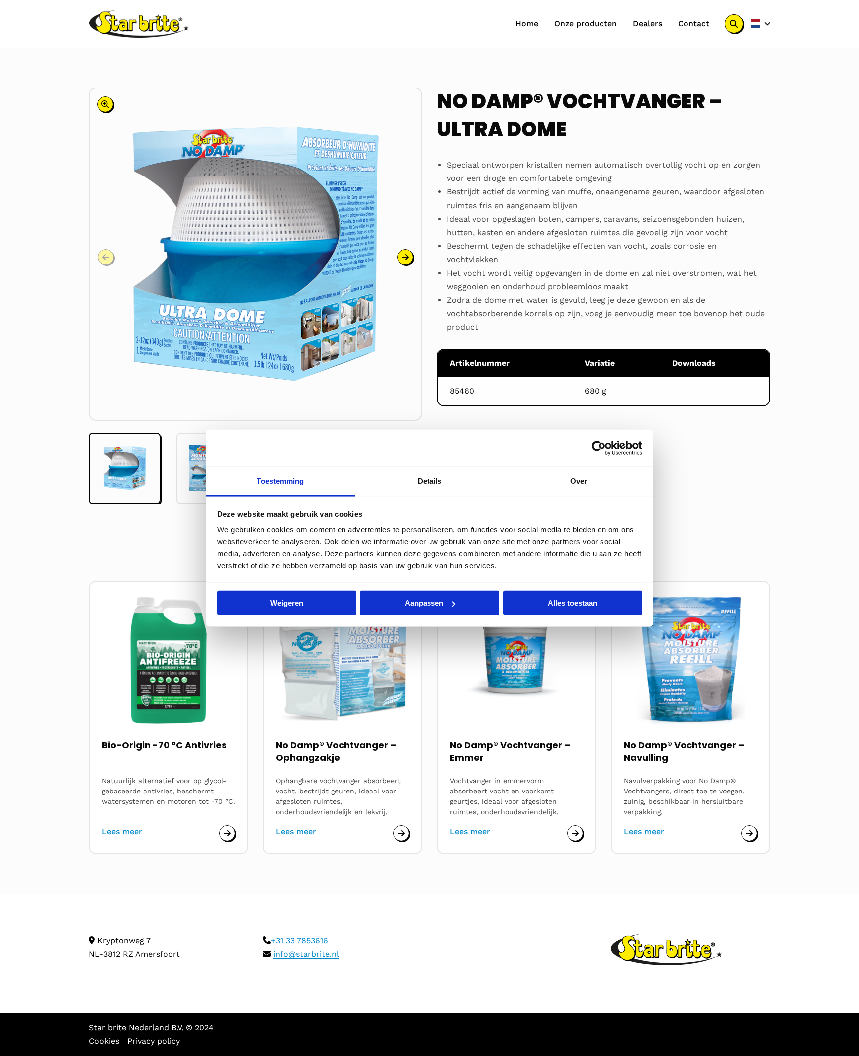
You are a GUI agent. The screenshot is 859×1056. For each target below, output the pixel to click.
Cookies (104, 1041)
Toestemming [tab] (280, 481)
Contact (693, 23)
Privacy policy (153, 1041)
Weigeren (286, 603)
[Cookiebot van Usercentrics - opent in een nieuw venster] (598, 447)
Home (526, 23)
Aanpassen (424, 603)
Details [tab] (430, 481)
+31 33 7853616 (299, 940)
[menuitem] (527, 24)
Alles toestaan (572, 603)
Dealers (647, 23)
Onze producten (585, 23)
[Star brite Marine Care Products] (139, 24)
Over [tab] (578, 481)
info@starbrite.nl (306, 954)
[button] (405, 257)
